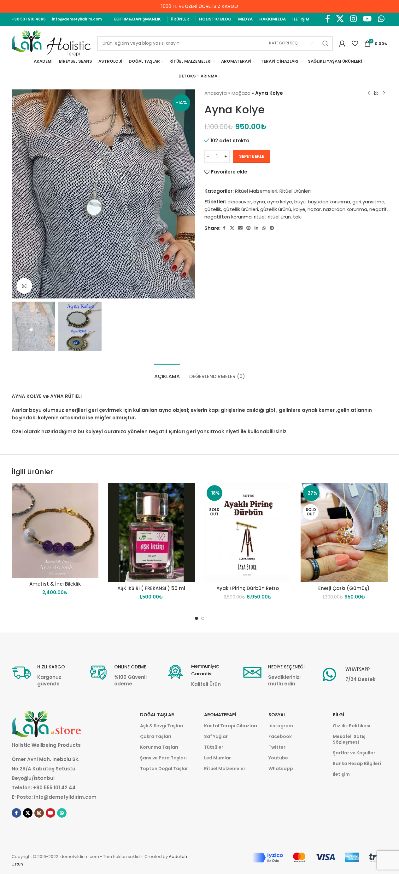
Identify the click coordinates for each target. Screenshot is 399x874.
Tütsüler (213, 747)
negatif (378, 209)
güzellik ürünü (275, 209)
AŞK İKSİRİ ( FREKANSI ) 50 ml (151, 588)
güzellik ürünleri (240, 209)
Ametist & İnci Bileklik (55, 584)
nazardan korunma (345, 209)
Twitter (276, 747)
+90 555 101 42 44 (54, 787)
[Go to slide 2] (202, 618)
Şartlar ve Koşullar (354, 753)
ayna (259, 201)
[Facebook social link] (327, 19)
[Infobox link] (45, 675)
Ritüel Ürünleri (295, 191)
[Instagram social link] (353, 19)
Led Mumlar (217, 758)
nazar (314, 209)
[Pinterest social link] (248, 228)
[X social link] (340, 19)
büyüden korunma (329, 201)
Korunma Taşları (159, 747)
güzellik (212, 209)
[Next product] (384, 93)
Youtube (278, 758)
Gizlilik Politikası (351, 726)
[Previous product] (369, 93)
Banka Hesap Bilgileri (357, 763)
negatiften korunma (228, 216)
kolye (299, 209)
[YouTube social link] (367, 19)
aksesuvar (239, 201)
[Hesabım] (342, 43)
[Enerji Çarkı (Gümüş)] (344, 532)
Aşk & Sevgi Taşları (161, 726)
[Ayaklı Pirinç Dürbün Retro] (247, 532)
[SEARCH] (325, 43)
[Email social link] (240, 228)
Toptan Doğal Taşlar (164, 768)
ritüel (260, 216)
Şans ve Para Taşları (163, 758)
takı (297, 216)
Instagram (280, 726)
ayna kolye (279, 201)
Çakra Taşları (155, 736)
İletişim (341, 774)
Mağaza (241, 93)
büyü (300, 201)
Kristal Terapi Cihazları (230, 726)
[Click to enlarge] (24, 286)
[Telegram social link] (272, 228)
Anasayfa (215, 93)
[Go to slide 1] (196, 618)
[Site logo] (51, 43)
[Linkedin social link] (256, 228)
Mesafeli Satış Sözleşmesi (349, 739)
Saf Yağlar (216, 736)
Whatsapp (280, 768)
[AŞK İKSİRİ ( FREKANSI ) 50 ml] (151, 532)
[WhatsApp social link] (381, 19)
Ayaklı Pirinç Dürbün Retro (247, 588)
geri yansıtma (368, 201)
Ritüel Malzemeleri (256, 191)
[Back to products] (376, 93)
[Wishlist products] (355, 43)
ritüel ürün (279, 216)
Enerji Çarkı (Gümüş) (344, 588)
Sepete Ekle (251, 156)
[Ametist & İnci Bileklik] (55, 530)
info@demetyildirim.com (65, 797)
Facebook (280, 736)
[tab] (167, 373)
